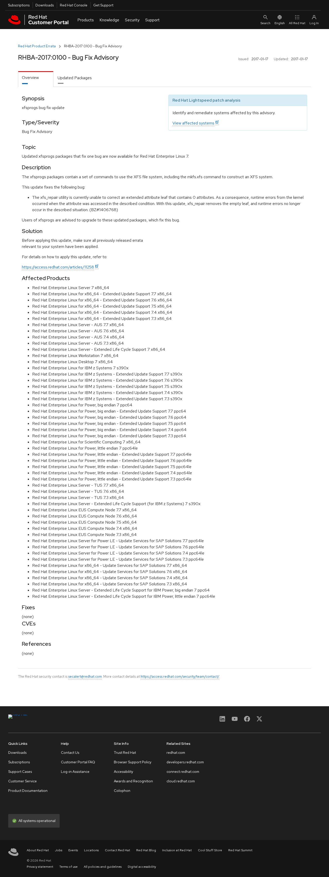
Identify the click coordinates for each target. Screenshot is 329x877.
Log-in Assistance (75, 771)
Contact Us (70, 752)
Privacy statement (40, 867)
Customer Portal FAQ (78, 762)
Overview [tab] (30, 77)
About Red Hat (38, 850)
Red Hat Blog (146, 850)
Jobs (58, 850)
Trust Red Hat (125, 752)
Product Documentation (28, 790)
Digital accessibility (142, 867)
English (280, 23)
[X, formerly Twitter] (259, 720)
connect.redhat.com (183, 771)
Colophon (122, 790)
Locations (91, 850)
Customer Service (22, 781)
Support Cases (20, 771)
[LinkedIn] (222, 720)
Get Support (103, 5)
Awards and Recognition (133, 781)
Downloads (44, 5)
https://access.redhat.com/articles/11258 (58, 267)
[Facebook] (247, 720)
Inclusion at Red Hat (177, 850)
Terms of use (68, 867)
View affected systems (193, 123)
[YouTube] (235, 720)
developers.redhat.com (185, 762)
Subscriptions (19, 5)
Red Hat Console (73, 5)
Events (73, 850)
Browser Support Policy (132, 762)
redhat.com (176, 752)
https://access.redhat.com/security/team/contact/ (180, 676)
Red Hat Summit (240, 850)
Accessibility (123, 771)
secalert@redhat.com (85, 676)
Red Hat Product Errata (37, 46)
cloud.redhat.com (181, 781)
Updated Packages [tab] (75, 77)
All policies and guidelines (103, 867)
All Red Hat (297, 23)
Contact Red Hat (117, 850)
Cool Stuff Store (210, 850)
